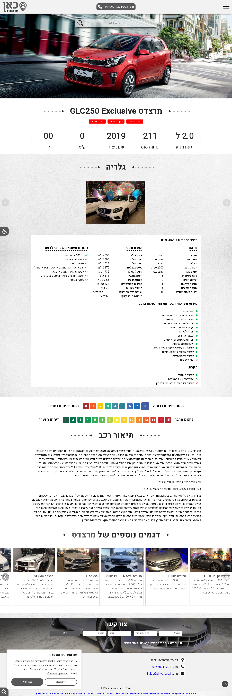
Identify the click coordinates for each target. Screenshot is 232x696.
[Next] (5, 577)
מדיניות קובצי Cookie (57, 673)
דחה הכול (61, 682)
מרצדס (84, 535)
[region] (44, 669)
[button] (4, 231)
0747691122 (119, 7)
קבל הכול (27, 682)
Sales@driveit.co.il (159, 673)
